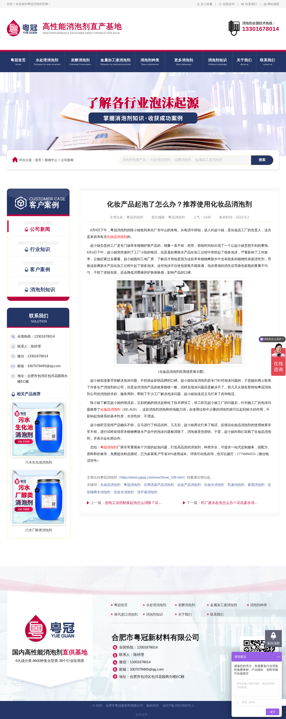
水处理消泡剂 (156, 605)
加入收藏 (206, 4)
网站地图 (273, 4)
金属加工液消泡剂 (223, 605)
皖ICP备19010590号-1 (178, 705)
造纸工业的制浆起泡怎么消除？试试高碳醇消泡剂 (134, 503)
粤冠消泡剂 (108, 447)
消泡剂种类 (258, 605)
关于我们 (185, 614)
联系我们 (251, 4)
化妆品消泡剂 (117, 237)
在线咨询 (228, 4)
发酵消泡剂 (186, 605)
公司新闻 (67, 160)
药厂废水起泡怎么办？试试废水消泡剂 (230, 503)
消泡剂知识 (154, 614)
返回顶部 (273, 643)
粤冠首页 (121, 605)
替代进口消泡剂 (126, 614)
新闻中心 (51, 160)
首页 (38, 160)
